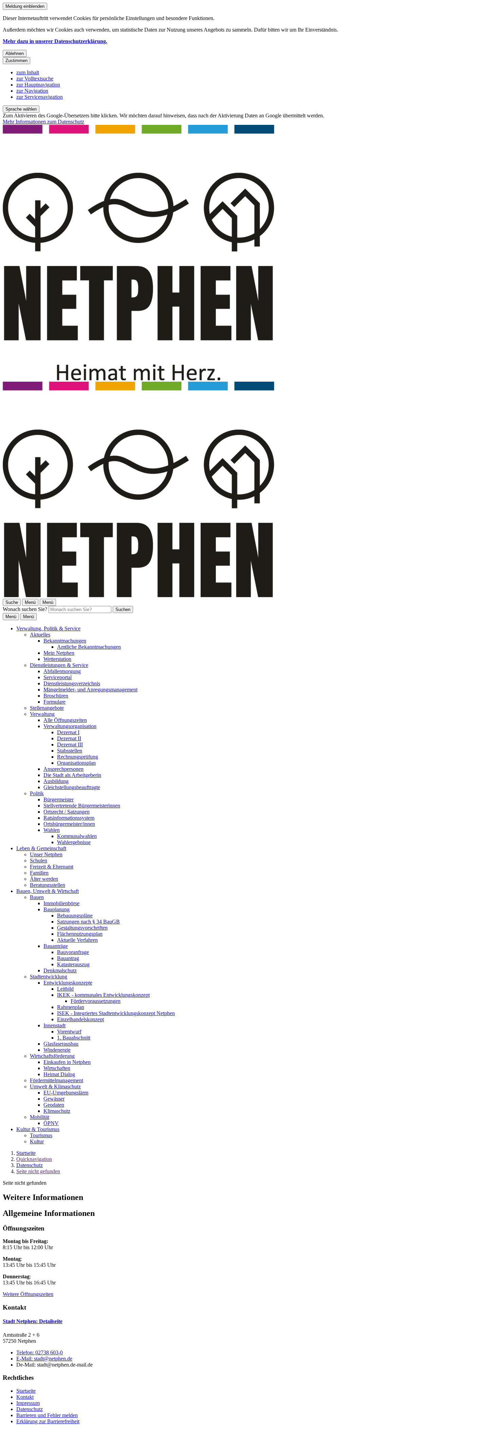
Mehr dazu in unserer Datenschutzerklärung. (55, 41)
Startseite (26, 1153)
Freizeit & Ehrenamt (51, 867)
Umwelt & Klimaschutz (55, 1086)
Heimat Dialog (59, 1074)
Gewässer (53, 1099)
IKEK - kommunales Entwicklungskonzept (103, 995)
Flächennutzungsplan (80, 934)
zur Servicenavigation (39, 97)
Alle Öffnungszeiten (65, 720)
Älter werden (44, 879)
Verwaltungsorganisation (69, 726)
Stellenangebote (47, 708)
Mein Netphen (58, 653)
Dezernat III (70, 744)
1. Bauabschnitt (73, 1038)
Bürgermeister (58, 799)
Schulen (38, 860)
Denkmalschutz (60, 970)
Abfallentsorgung (62, 671)
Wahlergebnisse (74, 842)
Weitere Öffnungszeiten (28, 1294)
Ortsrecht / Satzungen (66, 812)
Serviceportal (57, 677)
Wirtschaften (56, 1068)
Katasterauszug (73, 964)
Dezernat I (68, 732)
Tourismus (41, 1135)
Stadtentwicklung (48, 976)
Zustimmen (16, 60)
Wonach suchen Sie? (25, 609)
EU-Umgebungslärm (65, 1092)
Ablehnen (14, 53)
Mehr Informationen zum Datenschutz (43, 122)
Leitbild (65, 989)
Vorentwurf (69, 1031)
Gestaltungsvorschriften (82, 928)
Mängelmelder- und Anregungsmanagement (90, 689)
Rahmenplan (70, 1007)
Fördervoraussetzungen (96, 1001)
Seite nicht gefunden (38, 1171)
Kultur (37, 1141)
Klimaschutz (56, 1111)
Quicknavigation (34, 1159)
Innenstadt (54, 1025)
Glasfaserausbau (60, 1044)
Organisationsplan (76, 763)
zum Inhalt (27, 72)
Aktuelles (40, 634)
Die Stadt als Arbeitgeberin (72, 775)
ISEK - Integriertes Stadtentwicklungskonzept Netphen (116, 1013)
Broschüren (55, 696)
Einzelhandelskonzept (80, 1019)
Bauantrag (68, 958)
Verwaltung (42, 714)
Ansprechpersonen (63, 769)
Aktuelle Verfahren (77, 940)
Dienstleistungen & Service (59, 665)
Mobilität (39, 1117)
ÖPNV (51, 1123)
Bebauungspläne (75, 915)
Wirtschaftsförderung (52, 1056)
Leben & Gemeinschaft (41, 848)
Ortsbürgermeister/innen (69, 824)
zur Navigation (32, 91)
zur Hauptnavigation (38, 85)
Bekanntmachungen (64, 641)
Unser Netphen (46, 854)
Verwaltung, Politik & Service (48, 628)
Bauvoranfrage (73, 952)
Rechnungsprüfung (77, 757)
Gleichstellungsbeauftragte (71, 787)
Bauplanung (56, 909)
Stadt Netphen (32, 1321)
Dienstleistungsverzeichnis (71, 683)
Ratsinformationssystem (68, 818)
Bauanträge (55, 946)
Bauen (37, 897)
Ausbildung (56, 781)
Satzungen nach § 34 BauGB (88, 921)
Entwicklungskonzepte (67, 983)
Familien (39, 873)
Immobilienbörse (61, 903)
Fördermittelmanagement (56, 1080)
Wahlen (51, 830)
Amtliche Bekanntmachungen (89, 647)
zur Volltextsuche (34, 78)
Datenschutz (29, 1165)
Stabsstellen (69, 751)
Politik (37, 793)
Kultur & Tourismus (37, 1129)
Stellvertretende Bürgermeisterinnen (81, 805)
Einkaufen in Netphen (67, 1062)
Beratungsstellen (47, 885)
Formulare (54, 702)
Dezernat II (69, 738)
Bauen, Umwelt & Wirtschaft (47, 891)
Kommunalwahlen (77, 836)
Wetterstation (57, 659)
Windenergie (57, 1050)
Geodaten (53, 1105)
